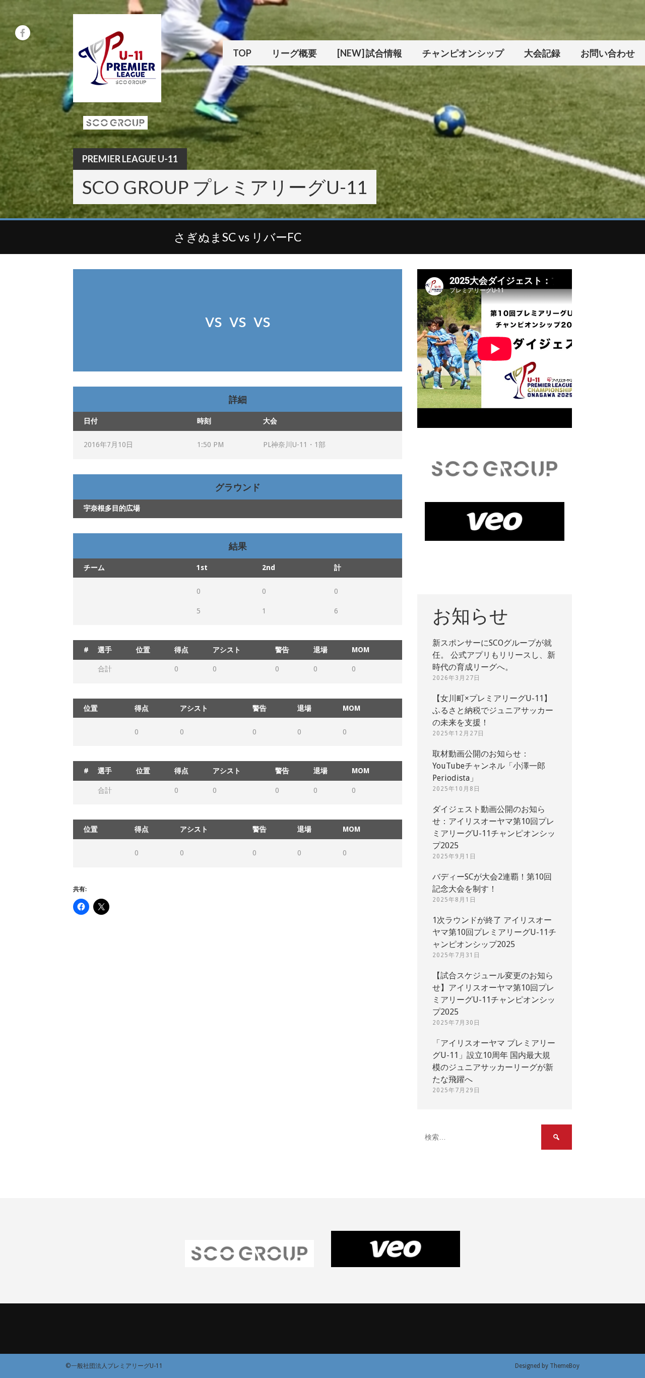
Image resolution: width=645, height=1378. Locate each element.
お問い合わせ (607, 52)
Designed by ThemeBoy (547, 1365)
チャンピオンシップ (463, 52)
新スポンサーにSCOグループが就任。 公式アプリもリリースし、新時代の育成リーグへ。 (493, 655)
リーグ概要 (294, 52)
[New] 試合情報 (369, 52)
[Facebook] (22, 32)
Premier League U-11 (130, 158)
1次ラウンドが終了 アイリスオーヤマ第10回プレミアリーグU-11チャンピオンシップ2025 (494, 932)
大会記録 (542, 52)
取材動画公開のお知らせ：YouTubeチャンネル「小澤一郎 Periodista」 (488, 766)
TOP (242, 52)
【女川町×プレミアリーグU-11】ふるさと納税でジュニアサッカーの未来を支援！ (492, 710)
